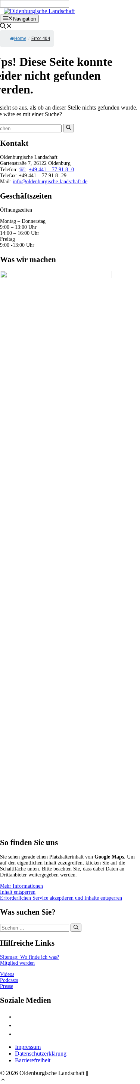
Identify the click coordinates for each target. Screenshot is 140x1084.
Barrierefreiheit (32, 1060)
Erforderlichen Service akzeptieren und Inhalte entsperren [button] (61, 898)
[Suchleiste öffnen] (6, 27)
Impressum (28, 1047)
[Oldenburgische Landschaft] (39, 11)
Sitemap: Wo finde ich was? (29, 957)
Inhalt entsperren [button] (17, 892)
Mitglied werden (17, 963)
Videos (7, 974)
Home (20, 38)
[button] (3, 1080)
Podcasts (9, 980)
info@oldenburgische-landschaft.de (50, 181)
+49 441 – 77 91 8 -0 (51, 169)
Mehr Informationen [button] (21, 886)
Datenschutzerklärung (40, 1053)
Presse (6, 986)
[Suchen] (68, 128)
